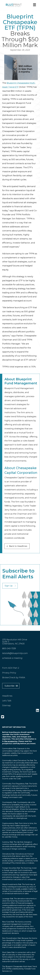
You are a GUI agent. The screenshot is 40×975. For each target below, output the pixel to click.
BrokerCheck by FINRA (13, 677)
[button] (17, 546)
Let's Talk (6, 700)
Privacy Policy (9, 673)
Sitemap (6, 705)
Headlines (7, 696)
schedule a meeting (12, 658)
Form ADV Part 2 (10, 668)
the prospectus (10, 741)
